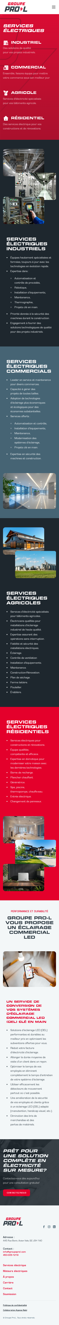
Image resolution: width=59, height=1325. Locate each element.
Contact (7, 1288)
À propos (8, 1276)
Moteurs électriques (15, 1271)
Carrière (8, 1282)
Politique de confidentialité (15, 1305)
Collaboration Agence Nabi (15, 1310)
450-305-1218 (10, 1255)
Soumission (9, 1294)
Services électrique (14, 1265)
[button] (53, 7)
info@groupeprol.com (14, 1252)
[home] (15, 7)
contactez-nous (16, 1193)
